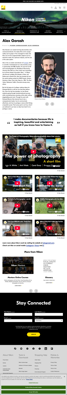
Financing (37, 368)
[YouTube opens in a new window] (21, 348)
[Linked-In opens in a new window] (46, 348)
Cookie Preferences (55, 371)
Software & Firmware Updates (25, 365)
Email (7, 318)
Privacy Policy (54, 362)
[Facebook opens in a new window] (33, 348)
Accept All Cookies (33, 392)
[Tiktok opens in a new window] (15, 348)
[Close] (64, 376)
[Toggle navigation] (64, 7)
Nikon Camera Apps (23, 362)
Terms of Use (53, 368)
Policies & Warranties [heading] (55, 356)
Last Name (40, 312)
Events (4, 362)
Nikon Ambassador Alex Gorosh (24, 45)
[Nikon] (3, 8)
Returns (36, 365)
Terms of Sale (54, 365)
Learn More (18, 285)
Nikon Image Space (23, 371)
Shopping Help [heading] (41, 355)
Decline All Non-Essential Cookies (33, 387)
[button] (5, 1)
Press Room (5, 359)
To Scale (25, 63)
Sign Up (35, 334)
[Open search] (52, 7)
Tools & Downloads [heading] (23, 356)
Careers (4, 365)
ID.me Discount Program (40, 371)
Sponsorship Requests (8, 373)
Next (52, 104)
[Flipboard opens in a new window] (52, 348)
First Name (9, 312)
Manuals (20, 368)
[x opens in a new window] (39, 348)
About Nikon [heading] (8, 355)
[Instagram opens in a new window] (27, 348)
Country (39, 318)
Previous (47, 104)
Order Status (37, 359)
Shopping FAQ (38, 362)
